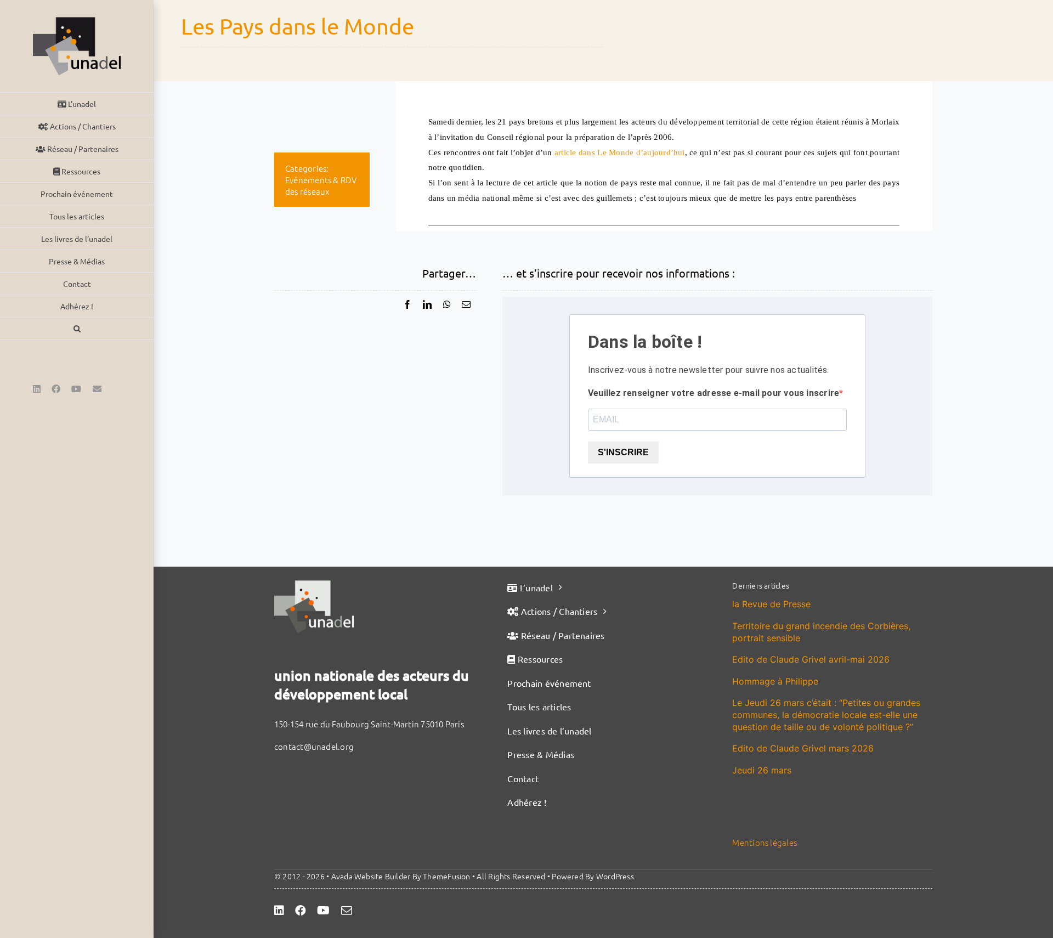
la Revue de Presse (771, 603)
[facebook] (300, 910)
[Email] (466, 304)
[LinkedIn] (427, 304)
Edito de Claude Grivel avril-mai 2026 (811, 659)
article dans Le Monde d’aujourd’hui (619, 152)
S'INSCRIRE (623, 452)
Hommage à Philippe (775, 681)
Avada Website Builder (371, 876)
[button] (77, 329)
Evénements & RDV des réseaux (321, 185)
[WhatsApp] (447, 304)
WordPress (615, 876)
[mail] (346, 910)
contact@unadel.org (314, 746)
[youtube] (323, 910)
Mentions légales (764, 842)
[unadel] (314, 584)
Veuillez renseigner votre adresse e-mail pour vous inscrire (713, 393)
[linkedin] (279, 910)
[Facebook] (407, 304)
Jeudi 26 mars (761, 770)
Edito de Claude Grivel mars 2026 (803, 748)
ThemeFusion (446, 876)
